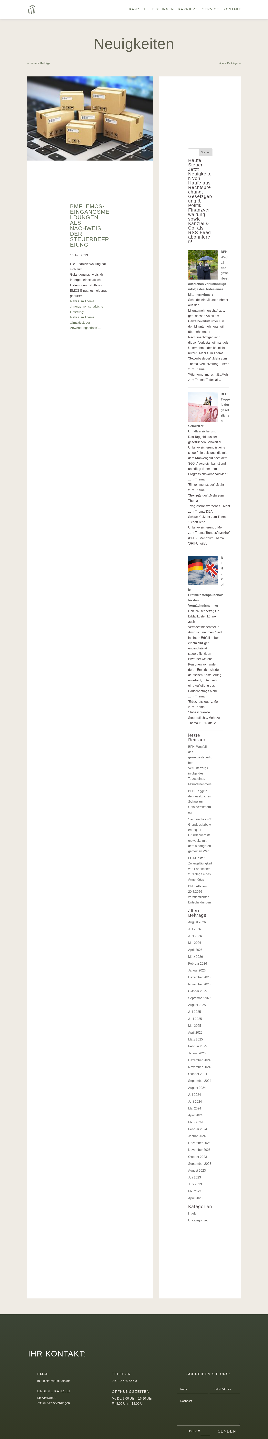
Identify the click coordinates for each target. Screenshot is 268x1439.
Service (210, 9)
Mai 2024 (194, 1108)
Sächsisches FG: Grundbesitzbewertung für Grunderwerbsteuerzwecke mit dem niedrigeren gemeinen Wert (200, 835)
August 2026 (197, 922)
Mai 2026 (194, 942)
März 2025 (195, 1039)
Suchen (205, 152)
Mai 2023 (194, 1191)
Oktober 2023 (197, 1156)
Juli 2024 (194, 1094)
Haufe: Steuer (195, 162)
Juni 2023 (195, 1184)
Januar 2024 (197, 1136)
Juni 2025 (195, 1018)
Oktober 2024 (197, 1074)
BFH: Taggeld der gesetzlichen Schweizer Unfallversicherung (199, 801)
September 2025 (199, 998)
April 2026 (195, 949)
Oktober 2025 (197, 991)
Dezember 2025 (199, 977)
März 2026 (195, 956)
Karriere (188, 9)
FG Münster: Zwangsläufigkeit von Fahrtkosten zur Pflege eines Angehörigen (200, 868)
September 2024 (199, 1080)
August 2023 (197, 1170)
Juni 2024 (195, 1101)
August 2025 (197, 1005)
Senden (227, 1431)
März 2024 (195, 1122)
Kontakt (232, 9)
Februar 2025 (197, 1046)
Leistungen (162, 9)
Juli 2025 (194, 1011)
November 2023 (199, 1149)
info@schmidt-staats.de (53, 1381)
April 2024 (195, 1115)
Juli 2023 (194, 1177)
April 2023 (195, 1198)
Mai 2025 (194, 1025)
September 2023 (199, 1163)
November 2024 (199, 1067)
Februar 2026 (197, 963)
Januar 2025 (197, 1053)
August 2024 (197, 1087)
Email (43, 1374)
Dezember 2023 (199, 1143)
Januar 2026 (197, 970)
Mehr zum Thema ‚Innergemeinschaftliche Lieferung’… (86, 306)
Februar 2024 (197, 1129)
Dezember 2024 (199, 1060)
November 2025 (199, 984)
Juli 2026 (194, 929)
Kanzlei (137, 9)
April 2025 (195, 1032)
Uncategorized (198, 1220)
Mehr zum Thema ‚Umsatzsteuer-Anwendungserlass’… (85, 323)
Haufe (192, 1213)
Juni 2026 (195, 936)
